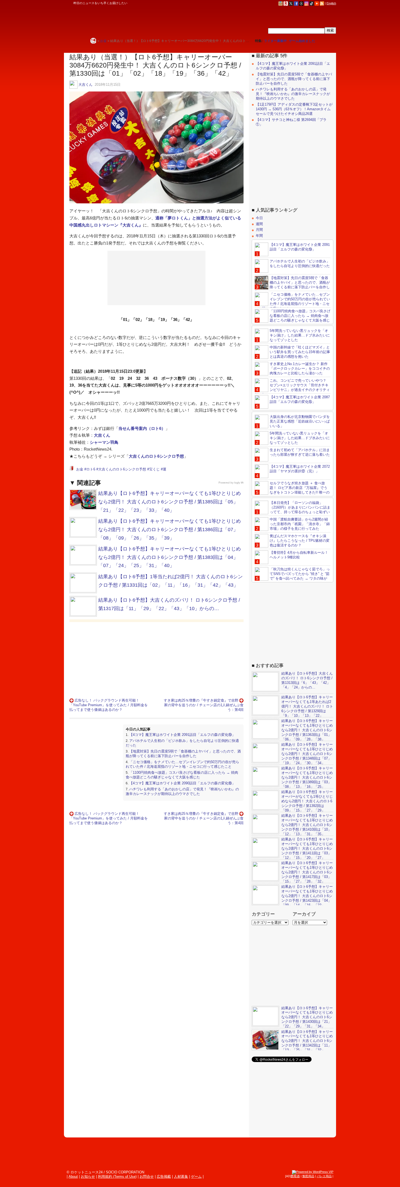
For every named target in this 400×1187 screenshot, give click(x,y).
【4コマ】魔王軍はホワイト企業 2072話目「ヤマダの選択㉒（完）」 (300, 468)
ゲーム (196, 1176)
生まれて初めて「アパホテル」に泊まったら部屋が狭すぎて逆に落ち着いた (300, 452)
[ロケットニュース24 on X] (291, 3)
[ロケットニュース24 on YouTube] (317, 3)
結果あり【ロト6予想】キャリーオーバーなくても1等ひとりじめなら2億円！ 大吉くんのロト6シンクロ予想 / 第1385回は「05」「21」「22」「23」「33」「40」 (169, 502)
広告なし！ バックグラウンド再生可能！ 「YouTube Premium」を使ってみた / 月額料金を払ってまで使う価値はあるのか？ (108, 705)
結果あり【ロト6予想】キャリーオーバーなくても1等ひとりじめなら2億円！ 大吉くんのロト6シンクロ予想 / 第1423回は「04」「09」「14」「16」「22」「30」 (292, 898)
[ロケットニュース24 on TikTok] (311, 3)
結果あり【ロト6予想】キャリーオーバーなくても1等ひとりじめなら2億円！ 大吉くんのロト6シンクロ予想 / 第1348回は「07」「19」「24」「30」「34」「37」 (292, 755)
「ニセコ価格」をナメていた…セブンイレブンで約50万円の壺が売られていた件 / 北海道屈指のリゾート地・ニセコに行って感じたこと (182, 764)
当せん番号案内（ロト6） (141, 428)
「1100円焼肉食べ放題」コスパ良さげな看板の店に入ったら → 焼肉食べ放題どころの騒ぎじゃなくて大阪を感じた (182, 774)
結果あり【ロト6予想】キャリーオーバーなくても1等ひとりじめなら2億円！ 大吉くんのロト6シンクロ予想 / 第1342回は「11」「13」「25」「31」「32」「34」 (292, 1043)
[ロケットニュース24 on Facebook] (296, 3)
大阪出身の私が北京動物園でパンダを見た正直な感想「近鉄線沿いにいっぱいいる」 (300, 421)
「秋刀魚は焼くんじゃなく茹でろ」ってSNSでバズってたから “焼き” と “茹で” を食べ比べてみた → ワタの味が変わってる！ (292, 576)
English (331, 3)
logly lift (239, 482)
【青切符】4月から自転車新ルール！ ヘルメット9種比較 (299, 554)
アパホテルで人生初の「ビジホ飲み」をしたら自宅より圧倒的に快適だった (300, 263)
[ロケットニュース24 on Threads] (301, 3)
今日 (259, 218)
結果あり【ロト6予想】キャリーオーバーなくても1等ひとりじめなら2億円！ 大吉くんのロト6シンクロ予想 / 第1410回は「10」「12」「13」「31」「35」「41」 (292, 826)
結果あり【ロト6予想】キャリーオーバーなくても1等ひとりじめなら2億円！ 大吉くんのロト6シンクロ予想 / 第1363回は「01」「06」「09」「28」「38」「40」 (292, 732)
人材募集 (181, 1176)
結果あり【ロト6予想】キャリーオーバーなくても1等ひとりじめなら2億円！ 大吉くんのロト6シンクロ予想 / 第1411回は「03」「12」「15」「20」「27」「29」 (292, 850)
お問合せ (147, 1176)
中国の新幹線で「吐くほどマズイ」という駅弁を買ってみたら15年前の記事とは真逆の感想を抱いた (300, 352)
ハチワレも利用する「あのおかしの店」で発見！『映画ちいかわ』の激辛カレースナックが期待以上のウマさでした (182, 791)
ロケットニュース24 (128, 20)
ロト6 (90, 469)
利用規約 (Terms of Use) (117, 1176)
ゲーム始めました (302, 41)
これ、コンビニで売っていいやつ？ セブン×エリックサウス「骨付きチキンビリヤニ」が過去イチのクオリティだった (292, 387)
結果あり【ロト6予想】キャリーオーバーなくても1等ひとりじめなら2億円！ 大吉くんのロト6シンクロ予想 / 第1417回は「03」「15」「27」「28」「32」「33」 (292, 874)
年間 (259, 236)
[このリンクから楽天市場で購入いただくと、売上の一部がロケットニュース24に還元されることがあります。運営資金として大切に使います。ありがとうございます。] (286, 3)
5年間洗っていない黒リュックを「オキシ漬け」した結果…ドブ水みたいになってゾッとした (300, 335)
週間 (259, 224)
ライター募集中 (275, 41)
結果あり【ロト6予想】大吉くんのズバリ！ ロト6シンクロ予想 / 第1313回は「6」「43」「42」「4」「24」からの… (307, 680)
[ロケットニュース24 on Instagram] (306, 3)
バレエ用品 (324, 1176)
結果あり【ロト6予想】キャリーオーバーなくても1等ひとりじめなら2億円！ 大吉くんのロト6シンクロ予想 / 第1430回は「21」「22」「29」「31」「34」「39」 (292, 1019)
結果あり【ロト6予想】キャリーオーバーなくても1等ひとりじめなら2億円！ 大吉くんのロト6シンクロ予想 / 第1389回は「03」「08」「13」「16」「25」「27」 (292, 779)
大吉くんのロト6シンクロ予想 (156, 456)
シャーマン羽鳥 (104, 442)
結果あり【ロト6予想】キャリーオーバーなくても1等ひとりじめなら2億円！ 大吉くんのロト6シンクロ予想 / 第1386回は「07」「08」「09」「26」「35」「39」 (169, 529)
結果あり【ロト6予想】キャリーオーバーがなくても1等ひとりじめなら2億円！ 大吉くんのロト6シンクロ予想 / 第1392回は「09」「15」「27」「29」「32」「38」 (292, 803)
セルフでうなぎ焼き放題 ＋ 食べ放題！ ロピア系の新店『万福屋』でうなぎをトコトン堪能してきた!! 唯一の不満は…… (292, 490)
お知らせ (88, 1176)
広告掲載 (164, 1176)
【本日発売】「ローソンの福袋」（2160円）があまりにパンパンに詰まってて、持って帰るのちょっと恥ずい (300, 507)
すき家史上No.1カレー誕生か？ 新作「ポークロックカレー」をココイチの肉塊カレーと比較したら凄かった (300, 368)
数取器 (295, 1176)
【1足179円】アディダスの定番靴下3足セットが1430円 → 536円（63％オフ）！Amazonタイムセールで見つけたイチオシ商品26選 (294, 109)
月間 (259, 230)
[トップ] (93, 41)
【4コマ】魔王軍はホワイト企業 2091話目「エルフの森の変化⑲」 (182, 735)
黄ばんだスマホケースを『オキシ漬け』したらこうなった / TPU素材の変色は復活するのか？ (300, 540)
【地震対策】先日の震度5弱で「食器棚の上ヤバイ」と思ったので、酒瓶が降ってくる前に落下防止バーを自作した (183, 753)
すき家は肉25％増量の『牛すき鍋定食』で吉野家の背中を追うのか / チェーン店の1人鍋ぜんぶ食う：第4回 (204, 705)
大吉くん (85, 84)
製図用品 (308, 1176)
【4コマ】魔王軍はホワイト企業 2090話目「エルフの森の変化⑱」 (182, 783)
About (73, 1176)
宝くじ (154, 469)
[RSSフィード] (322, 3)
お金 (79, 469)
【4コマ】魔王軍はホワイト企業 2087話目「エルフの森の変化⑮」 (300, 399)
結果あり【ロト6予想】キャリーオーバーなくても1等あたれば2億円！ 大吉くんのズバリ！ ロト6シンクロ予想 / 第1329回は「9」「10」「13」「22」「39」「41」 (292, 708)
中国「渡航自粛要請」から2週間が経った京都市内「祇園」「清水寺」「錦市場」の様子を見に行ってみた (300, 524)
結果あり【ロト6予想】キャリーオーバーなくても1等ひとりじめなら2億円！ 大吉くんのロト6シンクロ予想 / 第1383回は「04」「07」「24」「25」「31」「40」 (169, 557)
